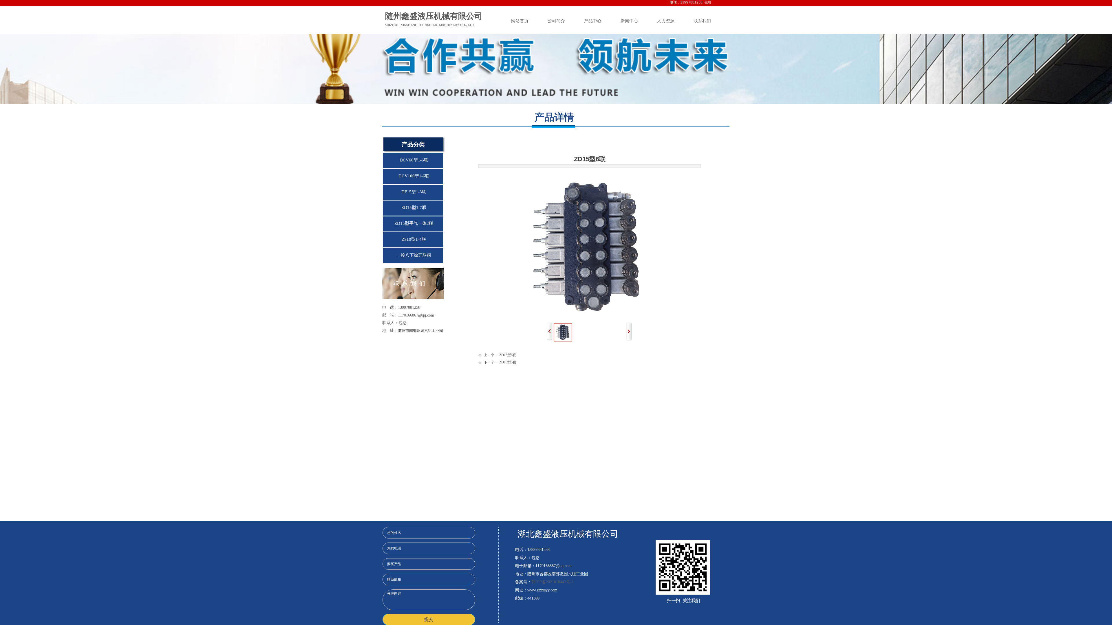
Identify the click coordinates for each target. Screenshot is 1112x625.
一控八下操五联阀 (413, 255)
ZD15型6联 (500, 355)
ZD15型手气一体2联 (413, 223)
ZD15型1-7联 (414, 207)
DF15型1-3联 (413, 192)
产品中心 (592, 21)
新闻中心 (629, 21)
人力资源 (665, 21)
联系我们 (702, 21)
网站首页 (519, 21)
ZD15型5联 (500, 362)
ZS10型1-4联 (414, 239)
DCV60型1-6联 (414, 160)
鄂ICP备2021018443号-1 (552, 582)
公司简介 (556, 21)
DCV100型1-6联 (413, 176)
